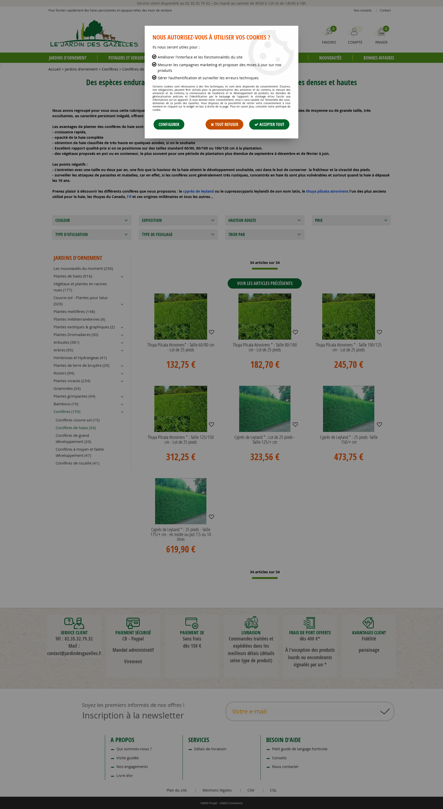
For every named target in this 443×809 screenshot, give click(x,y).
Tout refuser (226, 124)
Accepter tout (271, 124)
